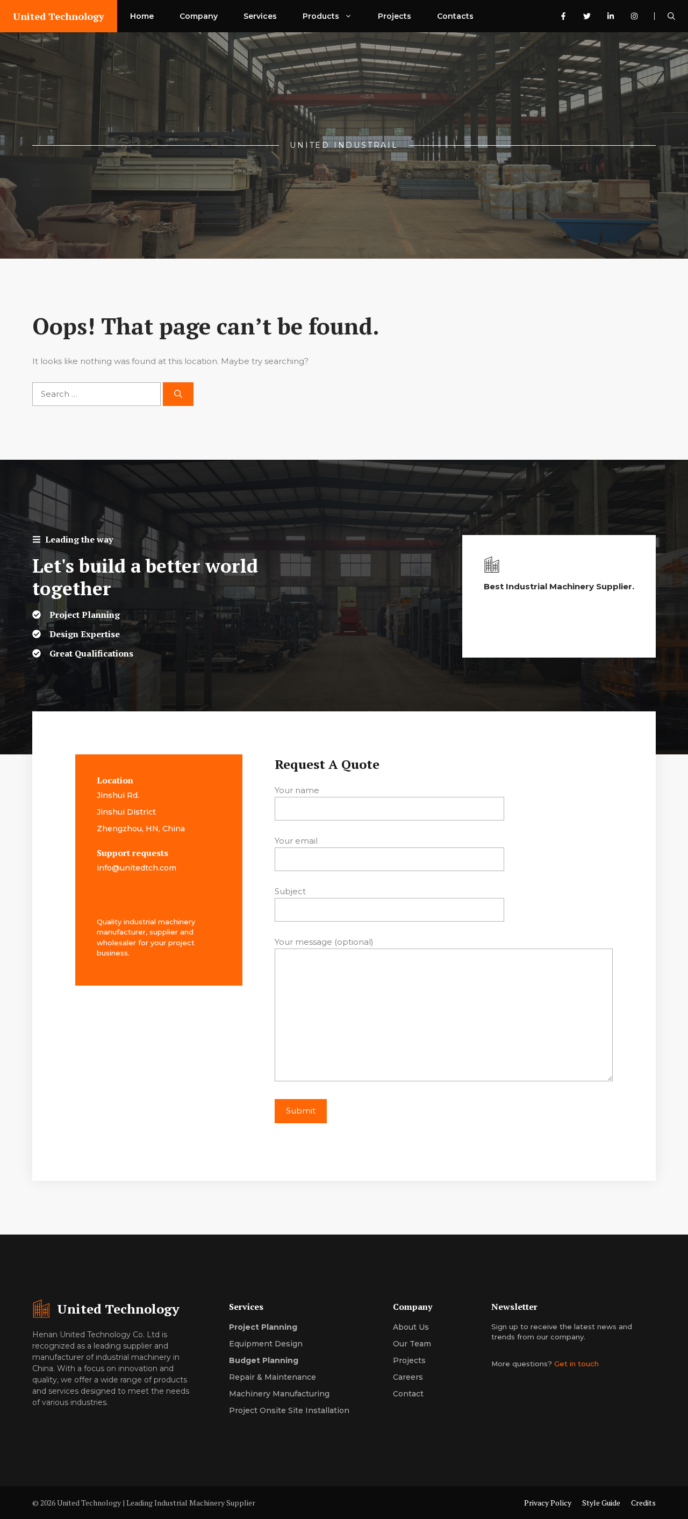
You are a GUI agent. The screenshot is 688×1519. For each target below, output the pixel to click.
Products (321, 16)
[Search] (178, 394)
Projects (394, 16)
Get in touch (576, 1363)
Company (199, 16)
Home (142, 16)
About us (411, 1327)
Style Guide (601, 1502)
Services (260, 16)
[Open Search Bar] (671, 16)
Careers (408, 1377)
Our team (412, 1344)
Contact (408, 1394)
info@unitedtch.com (136, 868)
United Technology (58, 16)
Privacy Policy (547, 1502)
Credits (643, 1502)
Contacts (455, 16)
